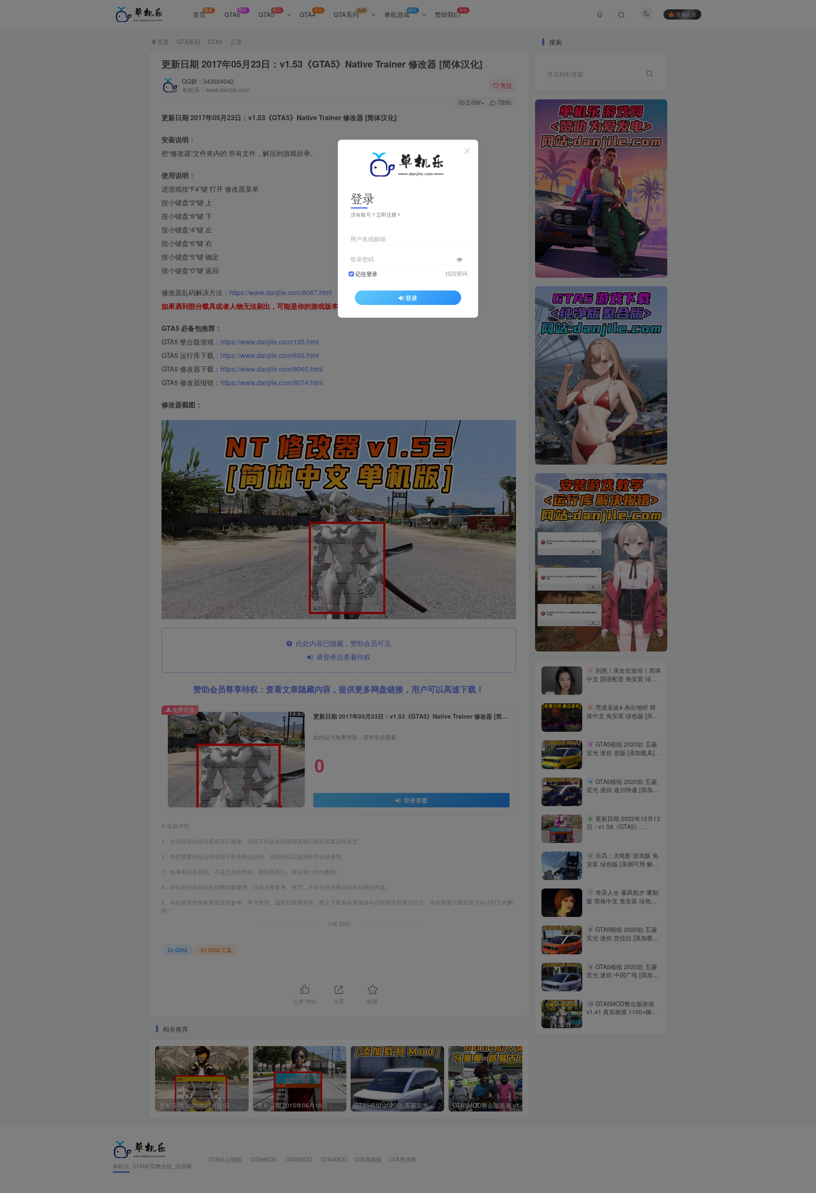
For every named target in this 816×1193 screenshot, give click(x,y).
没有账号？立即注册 (374, 214)
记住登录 (366, 274)
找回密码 (456, 273)
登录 (411, 297)
